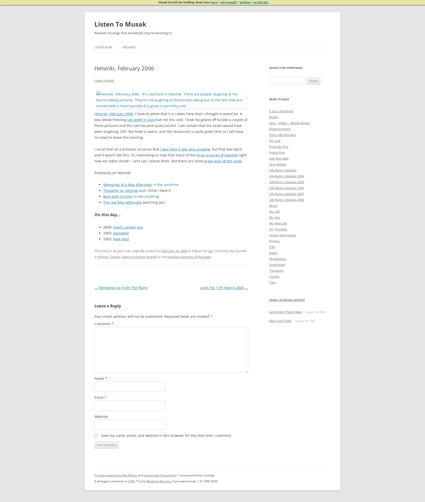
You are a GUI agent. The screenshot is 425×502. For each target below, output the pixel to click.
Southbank (277, 264)
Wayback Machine (159, 481)
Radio (273, 253)
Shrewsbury (278, 259)
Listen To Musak (120, 24)
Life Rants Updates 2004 (286, 176)
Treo (272, 282)
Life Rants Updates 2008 (286, 200)
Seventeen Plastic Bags (285, 312)
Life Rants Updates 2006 (286, 188)
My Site (274, 217)
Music (273, 205)
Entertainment (279, 129)
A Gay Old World (281, 111)
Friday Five (277, 152)
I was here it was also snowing (185, 149)
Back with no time (118, 196)
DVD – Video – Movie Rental (289, 123)
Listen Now (103, 47)
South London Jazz (128, 227)
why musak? (228, 2)
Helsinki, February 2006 (113, 113)
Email (100, 397)
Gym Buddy (277, 164)
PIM (272, 247)
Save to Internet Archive (139, 257)
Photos (103, 257)
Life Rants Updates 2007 (286, 194)
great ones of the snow (223, 161)
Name (100, 378)
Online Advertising (282, 235)
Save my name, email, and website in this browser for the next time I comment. (166, 435)
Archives (130, 47)
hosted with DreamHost (160, 475)
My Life (274, 211)
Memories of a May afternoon (127, 184)
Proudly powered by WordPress (115, 475)
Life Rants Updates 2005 (286, 182)
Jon (210, 251)
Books (273, 117)
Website (101, 416)
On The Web (278, 229)
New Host (121, 239)
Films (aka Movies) (282, 135)
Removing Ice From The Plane (120, 287)
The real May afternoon (122, 202)
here (214, 2)
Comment (103, 323)
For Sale (275, 140)
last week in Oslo (141, 119)
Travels (115, 257)
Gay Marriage (278, 158)
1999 (131, 481)
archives (245, 2)
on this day (261, 2)
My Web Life (278, 223)
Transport (276, 270)
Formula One (278, 146)
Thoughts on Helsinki (120, 190)
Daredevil (121, 233)
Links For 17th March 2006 (224, 287)
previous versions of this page (189, 257)
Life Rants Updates (282, 170)
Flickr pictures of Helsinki (217, 155)
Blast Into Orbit (280, 321)
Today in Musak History (287, 300)
